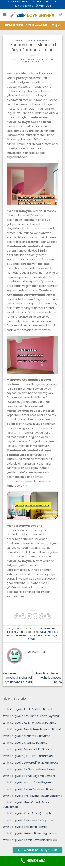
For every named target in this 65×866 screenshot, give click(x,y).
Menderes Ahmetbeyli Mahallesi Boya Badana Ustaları (17, 677)
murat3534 (18, 59)
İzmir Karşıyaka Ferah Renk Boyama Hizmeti (32, 729)
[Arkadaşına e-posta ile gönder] (35, 616)
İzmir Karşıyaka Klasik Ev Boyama (25, 743)
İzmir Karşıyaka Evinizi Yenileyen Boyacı (29, 789)
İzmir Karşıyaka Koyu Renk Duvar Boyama (31, 716)
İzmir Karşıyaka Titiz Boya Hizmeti (25, 827)
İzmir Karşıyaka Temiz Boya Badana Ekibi (30, 840)
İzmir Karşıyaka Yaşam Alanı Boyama (28, 782)
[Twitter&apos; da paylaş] (29, 616)
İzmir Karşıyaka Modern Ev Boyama (26, 736)
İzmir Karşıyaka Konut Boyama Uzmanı (29, 776)
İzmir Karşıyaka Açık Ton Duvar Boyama (29, 723)
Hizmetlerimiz (14, 25)
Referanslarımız (36, 25)
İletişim (55, 25)
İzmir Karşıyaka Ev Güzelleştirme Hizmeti (30, 769)
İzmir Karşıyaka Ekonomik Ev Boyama (28, 820)
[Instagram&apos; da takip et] (60, 14)
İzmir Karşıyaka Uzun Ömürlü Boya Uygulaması (26, 804)
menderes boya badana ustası (32, 40)
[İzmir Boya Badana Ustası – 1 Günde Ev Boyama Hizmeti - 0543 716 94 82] (32, 14)
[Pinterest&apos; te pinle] (42, 616)
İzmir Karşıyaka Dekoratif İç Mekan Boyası (31, 763)
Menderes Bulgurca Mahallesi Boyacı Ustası (49, 677)
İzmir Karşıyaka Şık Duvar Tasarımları (28, 756)
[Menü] (5, 14)
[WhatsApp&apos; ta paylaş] (17, 616)
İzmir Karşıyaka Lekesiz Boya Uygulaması (30, 833)
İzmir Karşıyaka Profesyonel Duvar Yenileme (32, 796)
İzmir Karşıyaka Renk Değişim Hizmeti (28, 709)
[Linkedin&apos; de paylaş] (48, 616)
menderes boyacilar (25, 635)
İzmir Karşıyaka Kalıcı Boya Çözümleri (28, 813)
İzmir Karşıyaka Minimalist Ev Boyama (28, 749)
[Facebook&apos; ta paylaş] (23, 616)
